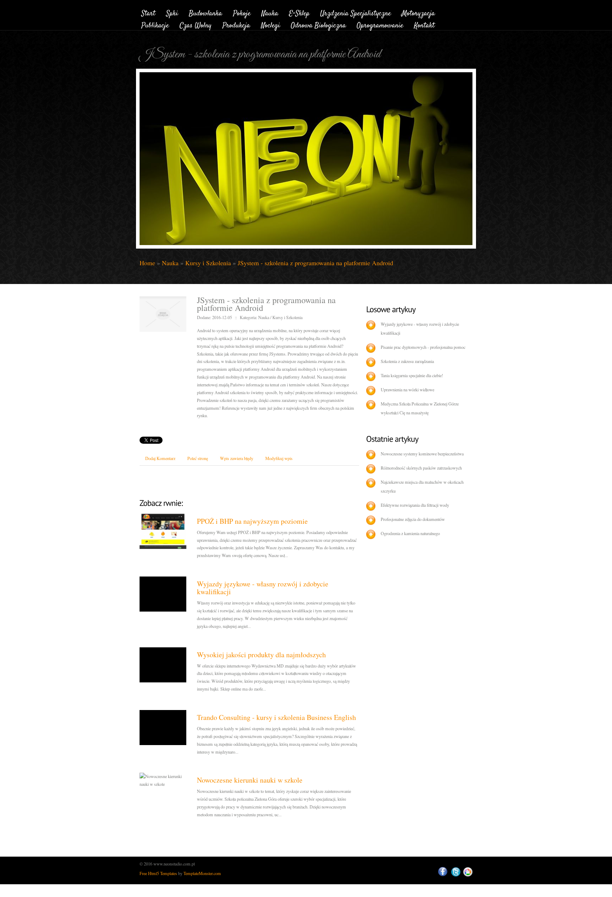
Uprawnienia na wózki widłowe (407, 389)
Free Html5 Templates (158, 873)
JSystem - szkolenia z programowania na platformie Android (315, 263)
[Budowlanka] (205, 12)
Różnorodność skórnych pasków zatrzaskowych (421, 468)
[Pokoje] (242, 12)
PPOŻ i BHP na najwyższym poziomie (252, 521)
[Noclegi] (270, 24)
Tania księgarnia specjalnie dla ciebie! (412, 375)
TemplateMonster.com (202, 873)
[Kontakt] (424, 24)
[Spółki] (172, 12)
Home (147, 263)
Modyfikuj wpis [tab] (279, 458)
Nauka (170, 263)
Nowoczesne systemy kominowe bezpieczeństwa (422, 453)
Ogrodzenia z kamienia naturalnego (410, 533)
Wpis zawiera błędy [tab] (236, 458)
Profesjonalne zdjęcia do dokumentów (413, 519)
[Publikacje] (155, 24)
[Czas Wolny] (195, 24)
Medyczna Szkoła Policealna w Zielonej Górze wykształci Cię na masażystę (420, 408)
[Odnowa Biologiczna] (318, 24)
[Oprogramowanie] (380, 24)
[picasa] (467, 872)
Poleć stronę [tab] (197, 458)
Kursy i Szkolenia (208, 263)
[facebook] (442, 871)
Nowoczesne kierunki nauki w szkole (249, 780)
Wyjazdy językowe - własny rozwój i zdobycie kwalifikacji (262, 587)
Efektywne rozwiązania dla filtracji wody (415, 505)
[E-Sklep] (299, 12)
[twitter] (455, 872)
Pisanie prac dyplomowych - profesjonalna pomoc (423, 347)
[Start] (148, 12)
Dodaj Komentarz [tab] (160, 458)
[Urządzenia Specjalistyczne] (355, 12)
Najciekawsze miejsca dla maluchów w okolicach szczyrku (422, 486)
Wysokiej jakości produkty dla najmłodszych (261, 654)
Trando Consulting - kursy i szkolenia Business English (276, 717)
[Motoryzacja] (418, 12)
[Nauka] (270, 12)
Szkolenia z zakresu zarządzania (407, 361)
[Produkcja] (236, 24)
